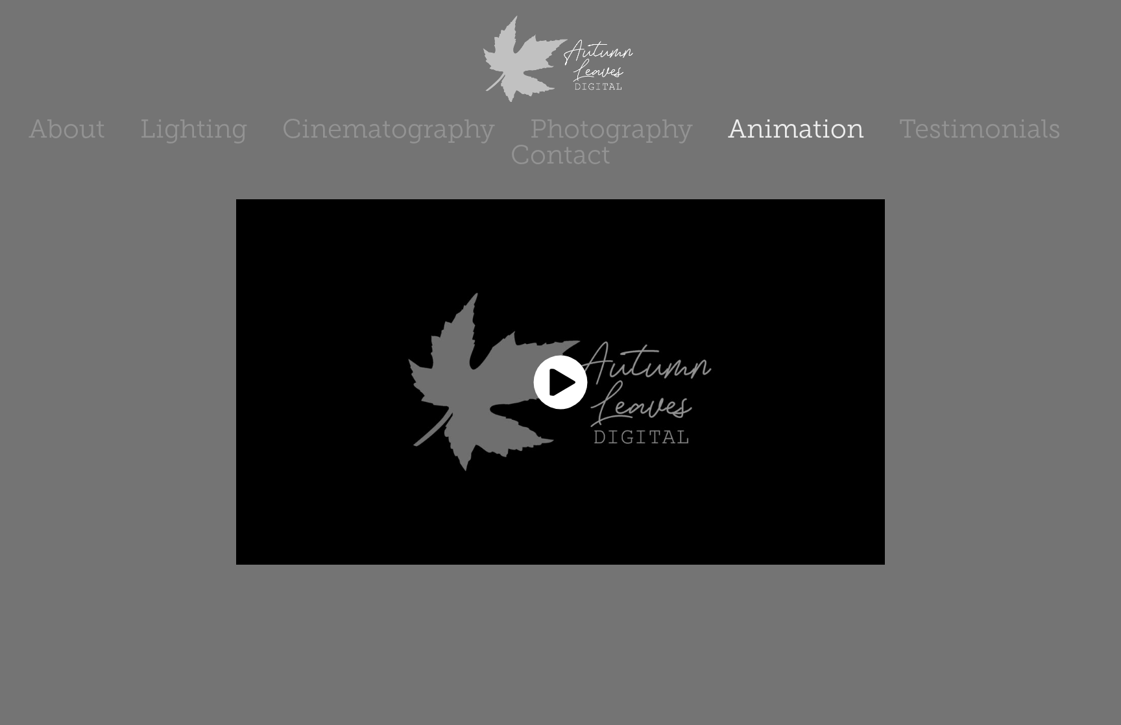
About (67, 128)
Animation (796, 128)
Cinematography (388, 128)
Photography (611, 128)
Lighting (193, 128)
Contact (560, 154)
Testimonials (980, 128)
